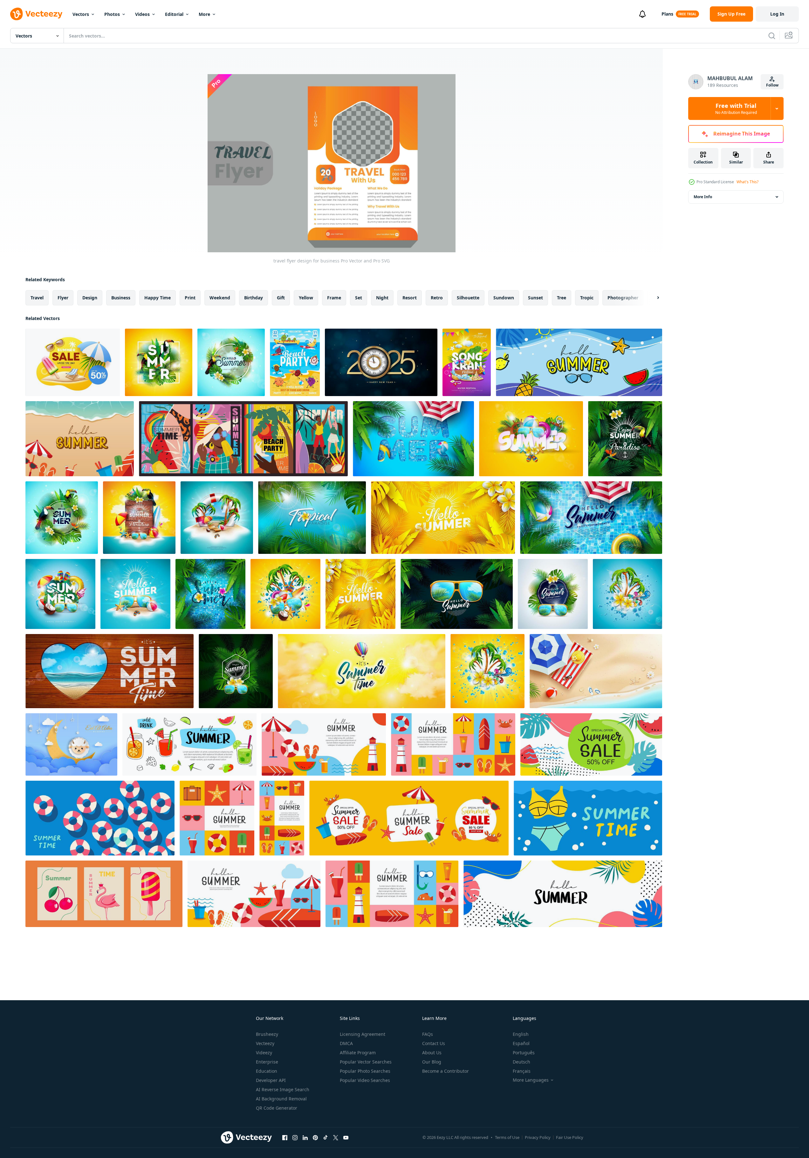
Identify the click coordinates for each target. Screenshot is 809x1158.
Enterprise (267, 1062)
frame (334, 298)
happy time (157, 298)
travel (37, 298)
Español (521, 1043)
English (521, 1034)
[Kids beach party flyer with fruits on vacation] (295, 362)
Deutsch (521, 1062)
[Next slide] (652, 297)
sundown (503, 298)
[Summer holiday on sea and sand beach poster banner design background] (596, 671)
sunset (535, 298)
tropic (586, 298)
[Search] (772, 35)
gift (281, 298)
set (358, 298)
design (89, 298)
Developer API (271, 1080)
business (120, 298)
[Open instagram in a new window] (295, 1137)
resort (409, 298)
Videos (142, 14)
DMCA (346, 1043)
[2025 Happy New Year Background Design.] (381, 362)
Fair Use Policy (569, 1137)
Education (266, 1071)
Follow (772, 85)
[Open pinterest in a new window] (315, 1137)
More (204, 14)
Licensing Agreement (362, 1034)
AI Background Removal (281, 1099)
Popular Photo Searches (365, 1071)
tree (561, 298)
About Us (432, 1053)
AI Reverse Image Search (282, 1089)
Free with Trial (736, 108)
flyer (63, 298)
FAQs (427, 1034)
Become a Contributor (445, 1071)
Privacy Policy (538, 1137)
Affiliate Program (358, 1053)
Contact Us (433, 1043)
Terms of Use (507, 1137)
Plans (667, 14)
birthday (253, 298)
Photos (112, 14)
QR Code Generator (276, 1108)
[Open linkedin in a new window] (305, 1137)
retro (437, 298)
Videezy (264, 1053)
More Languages (531, 1080)
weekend (219, 298)
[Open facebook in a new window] (284, 1137)
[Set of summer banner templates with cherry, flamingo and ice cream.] (103, 894)
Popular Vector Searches (366, 1062)
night (382, 298)
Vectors (80, 14)
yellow (306, 298)
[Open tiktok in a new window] (325, 1137)
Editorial (174, 14)
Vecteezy (265, 1043)
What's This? (747, 182)
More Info (703, 196)
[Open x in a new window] (335, 1137)
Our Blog (431, 1062)
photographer (622, 298)
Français (522, 1071)
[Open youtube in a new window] (345, 1137)
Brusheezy (267, 1034)
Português (524, 1053)
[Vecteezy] (36, 14)
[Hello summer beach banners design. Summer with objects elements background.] (79, 438)
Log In (777, 14)
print (190, 298)
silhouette (468, 298)
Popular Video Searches (365, 1080)
